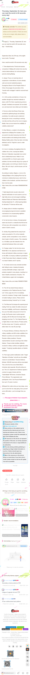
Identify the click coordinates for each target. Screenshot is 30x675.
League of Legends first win (11, 592)
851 (16, 502)
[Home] (27, 645)
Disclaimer (25, 629)
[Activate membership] (27, 649)
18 (19, 502)
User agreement (6, 629)
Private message (23, 19)
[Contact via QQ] (27, 660)
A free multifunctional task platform (11, 601)
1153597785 (7, 436)
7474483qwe (7, 599)
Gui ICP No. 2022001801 (16, 635)
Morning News (9, 7)
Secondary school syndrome (11, 583)
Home (3, 7)
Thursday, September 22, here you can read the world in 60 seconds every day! (14, 13)
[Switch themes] (27, 664)
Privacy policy (21, 627)
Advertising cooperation (16, 629)
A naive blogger (12, 499)
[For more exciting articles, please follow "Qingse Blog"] (15, 410)
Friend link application (11, 627)
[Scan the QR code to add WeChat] (27, 657)
